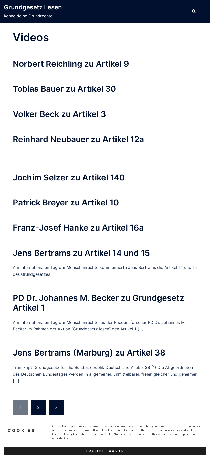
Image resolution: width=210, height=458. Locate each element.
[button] (194, 11)
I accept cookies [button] (105, 451)
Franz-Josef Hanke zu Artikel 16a (78, 228)
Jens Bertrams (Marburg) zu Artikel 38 (89, 353)
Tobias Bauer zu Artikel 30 (64, 89)
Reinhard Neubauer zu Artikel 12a (78, 139)
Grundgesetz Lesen (33, 7)
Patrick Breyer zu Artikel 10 (66, 203)
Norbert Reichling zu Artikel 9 (71, 64)
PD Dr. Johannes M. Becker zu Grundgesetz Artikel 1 (98, 303)
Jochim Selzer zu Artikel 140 (69, 177)
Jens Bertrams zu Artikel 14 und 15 (81, 253)
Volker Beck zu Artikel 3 (59, 114)
